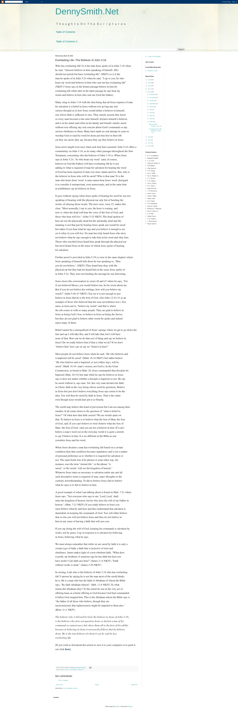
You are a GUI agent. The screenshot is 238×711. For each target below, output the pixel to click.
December (152, 94)
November (152, 97)
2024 (149, 86)
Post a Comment (63, 680)
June (151, 113)
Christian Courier (152, 71)
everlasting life (74, 669)
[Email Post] (90, 667)
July (150, 109)
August (151, 106)
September (152, 103)
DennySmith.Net (87, 11)
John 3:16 (80, 669)
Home (97, 684)
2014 (149, 140)
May (151, 115)
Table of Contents (65, 32)
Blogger (130, 706)
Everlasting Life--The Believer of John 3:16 (155, 130)
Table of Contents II (66, 41)
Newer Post (59, 684)
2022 (149, 92)
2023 (149, 89)
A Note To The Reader (154, 56)
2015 (149, 137)
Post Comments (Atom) (70, 688)
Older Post (134, 684)
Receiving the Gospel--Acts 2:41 (155, 125)
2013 (149, 143)
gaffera (118, 706)
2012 (149, 146)
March (151, 122)
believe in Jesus (65, 669)
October (152, 100)
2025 (149, 83)
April (151, 118)
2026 (149, 80)
